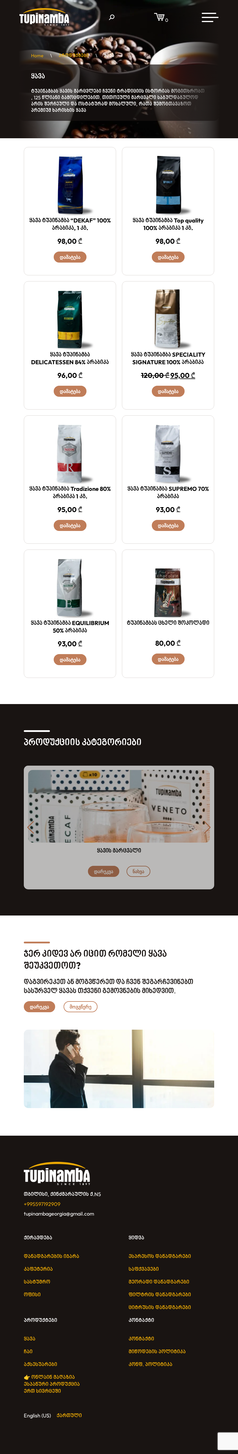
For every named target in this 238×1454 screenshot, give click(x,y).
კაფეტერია (38, 1269)
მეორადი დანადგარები (159, 1282)
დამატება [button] (70, 257)
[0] (159, 20)
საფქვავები (144, 1269)
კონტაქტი (141, 1320)
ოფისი (32, 1294)
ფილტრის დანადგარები (160, 1294)
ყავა (29, 1338)
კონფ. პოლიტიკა (150, 1364)
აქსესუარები (40, 1364)
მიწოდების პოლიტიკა (157, 1351)
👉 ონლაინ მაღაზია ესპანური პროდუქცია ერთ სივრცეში (52, 1384)
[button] (207, 827)
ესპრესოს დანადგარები (160, 1256)
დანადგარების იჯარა (51, 1256)
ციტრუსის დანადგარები (160, 1307)
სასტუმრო (37, 1282)
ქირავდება (38, 1237)
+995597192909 (42, 1204)
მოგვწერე (80, 1007)
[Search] (112, 17)
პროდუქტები (40, 1320)
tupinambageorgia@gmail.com (59, 1213)
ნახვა (138, 871)
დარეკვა (103, 871)
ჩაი (28, 1351)
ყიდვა (136, 1237)
